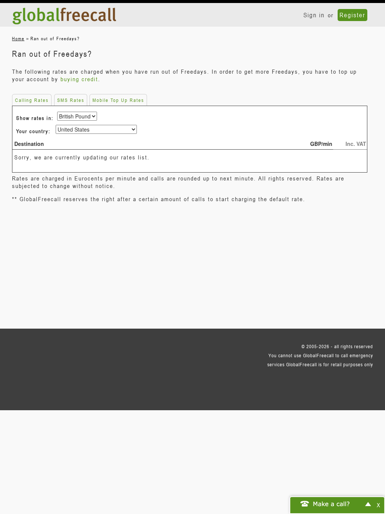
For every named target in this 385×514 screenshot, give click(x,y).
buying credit (79, 79)
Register (352, 15)
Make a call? (331, 503)
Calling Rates (32, 100)
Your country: (33, 131)
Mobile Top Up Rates (118, 100)
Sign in (314, 15)
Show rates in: (34, 118)
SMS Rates (70, 100)
